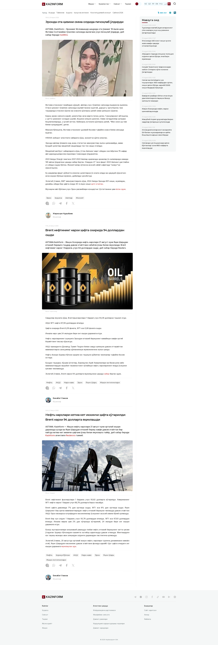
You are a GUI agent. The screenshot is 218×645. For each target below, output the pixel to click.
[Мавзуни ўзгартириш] (138, 4)
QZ (149, 4)
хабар (107, 374)
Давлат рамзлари (100, 619)
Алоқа (146, 615)
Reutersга (70, 435)
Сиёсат (45, 615)
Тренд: (44, 13)
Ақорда (51, 13)
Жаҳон (44, 628)
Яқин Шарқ (91, 382)
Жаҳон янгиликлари (110, 382)
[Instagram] (47, 203)
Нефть (49, 382)
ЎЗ (169, 4)
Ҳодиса (69, 13)
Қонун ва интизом (81, 13)
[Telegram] (60, 203)
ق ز (165, 4)
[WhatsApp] (54, 203)
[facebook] (152, 597)
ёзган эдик (121, 189)
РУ (153, 4)
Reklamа (147, 619)
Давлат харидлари (100, 628)
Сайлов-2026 (118, 13)
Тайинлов (60, 13)
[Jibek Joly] (163, 13)
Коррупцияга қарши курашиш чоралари (109, 623)
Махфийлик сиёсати (101, 615)
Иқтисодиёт (47, 623)
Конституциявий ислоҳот (100, 13)
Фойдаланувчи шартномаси (104, 610)
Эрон (48, 198)
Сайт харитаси (150, 610)
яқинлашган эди (68, 546)
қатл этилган (97, 184)
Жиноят (80, 198)
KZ (146, 4)
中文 (161, 4)
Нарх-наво (69, 382)
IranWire (64, 35)
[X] (73, 203)
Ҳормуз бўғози (63, 555)
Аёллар (68, 198)
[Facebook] (66, 203)
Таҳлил (128, 4)
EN (157, 4)
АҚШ (58, 382)
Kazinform (50, 435)
